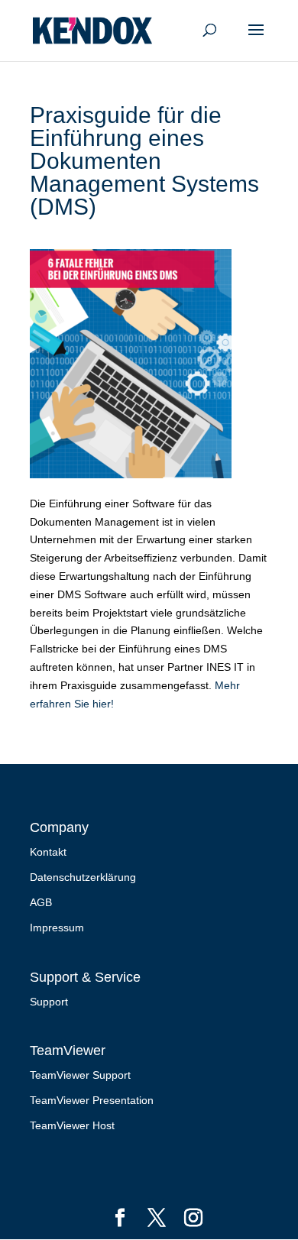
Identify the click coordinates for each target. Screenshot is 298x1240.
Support (49, 1002)
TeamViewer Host (72, 1125)
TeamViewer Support (80, 1075)
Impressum (57, 927)
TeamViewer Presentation (92, 1100)
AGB (41, 902)
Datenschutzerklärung (83, 877)
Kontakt (48, 852)
